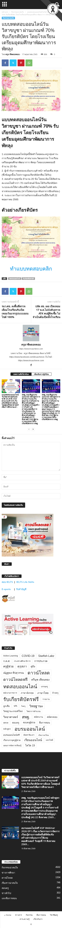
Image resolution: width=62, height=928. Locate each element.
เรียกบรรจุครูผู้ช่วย (11, 740)
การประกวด (41, 661)
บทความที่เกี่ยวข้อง (21, 374)
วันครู (23, 706)
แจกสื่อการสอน (9, 898)
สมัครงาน (38, 717)
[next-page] (33, 429)
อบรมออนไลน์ (29, 729)
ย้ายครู (55, 693)
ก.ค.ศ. (6, 661)
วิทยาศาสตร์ (10, 717)
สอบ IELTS (7, 582)
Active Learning (10, 656)
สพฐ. (26, 717)
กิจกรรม (29, 915)
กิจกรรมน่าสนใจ (17, 12)
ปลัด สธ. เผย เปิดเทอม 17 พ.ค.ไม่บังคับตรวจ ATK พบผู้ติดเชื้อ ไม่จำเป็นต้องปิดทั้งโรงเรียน (46, 311)
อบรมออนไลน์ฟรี (11, 735)
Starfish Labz (46, 655)
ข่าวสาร (18, 915)
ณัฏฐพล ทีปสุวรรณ (13, 673)
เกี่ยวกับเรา (38, 919)
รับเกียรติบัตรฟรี (28, 278)
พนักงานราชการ (10, 693)
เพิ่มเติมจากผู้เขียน (41, 374)
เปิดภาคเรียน (43, 735)
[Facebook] (5, 62)
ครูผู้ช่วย (8, 666)
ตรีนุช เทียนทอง (40, 679)
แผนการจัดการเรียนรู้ (12, 745)
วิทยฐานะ (36, 706)
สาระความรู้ (24, 919)
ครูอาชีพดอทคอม (13, 54)
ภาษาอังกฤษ (27, 693)
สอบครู (15, 722)
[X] (13, 62)
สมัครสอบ (52, 717)
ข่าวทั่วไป (6, 893)
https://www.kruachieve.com (31, 349)
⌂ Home (7, 915)
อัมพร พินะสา (28, 735)
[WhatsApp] (28, 62)
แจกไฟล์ (49, 740)
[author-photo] (31, 333)
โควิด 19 (30, 745)
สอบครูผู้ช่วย (29, 722)
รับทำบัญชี (21, 589)
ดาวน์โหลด (39, 672)
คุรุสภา (22, 666)
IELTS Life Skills (25, 582)
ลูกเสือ (6, 706)
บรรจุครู (44, 687)
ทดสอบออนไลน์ (14, 278)
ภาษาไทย (43, 693)
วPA (15, 706)
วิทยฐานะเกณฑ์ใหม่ (13, 711)
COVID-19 (28, 655)
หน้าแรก (5, 12)
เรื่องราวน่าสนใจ (10, 883)
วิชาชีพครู (54, 915)
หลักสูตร (7, 729)
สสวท (5, 723)
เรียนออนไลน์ (33, 740)
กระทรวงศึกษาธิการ (22, 661)
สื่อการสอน (44, 722)
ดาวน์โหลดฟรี (15, 679)
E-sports (6, 589)
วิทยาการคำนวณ (33, 711)
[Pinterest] (21, 62)
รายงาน (46, 699)
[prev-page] (29, 429)
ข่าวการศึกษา (8, 872)
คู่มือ (33, 666)
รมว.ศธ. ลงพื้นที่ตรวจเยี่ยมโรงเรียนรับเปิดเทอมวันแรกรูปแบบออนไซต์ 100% (15, 311)
